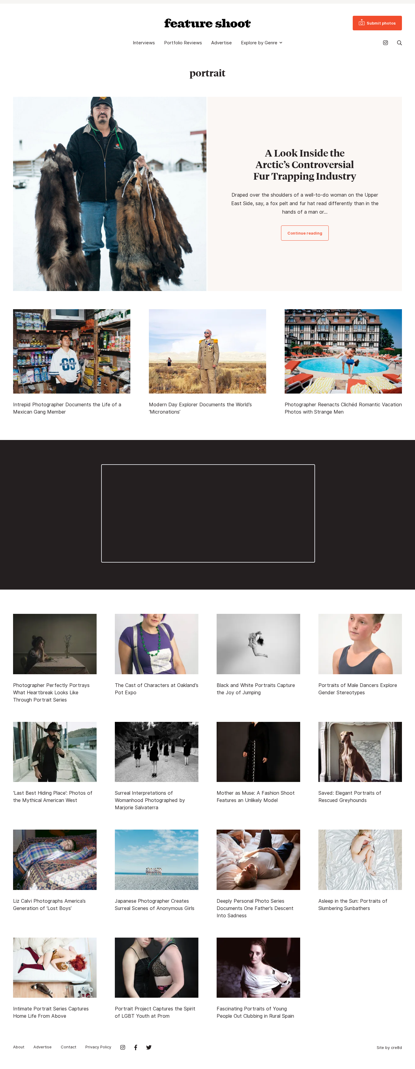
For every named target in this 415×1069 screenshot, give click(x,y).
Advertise (221, 43)
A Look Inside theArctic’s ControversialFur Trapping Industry (304, 164)
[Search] (399, 43)
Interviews (144, 43)
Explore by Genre (259, 43)
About (18, 1046)
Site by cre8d (389, 1047)
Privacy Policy (98, 1046)
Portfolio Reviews (183, 43)
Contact (68, 1046)
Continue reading (304, 233)
